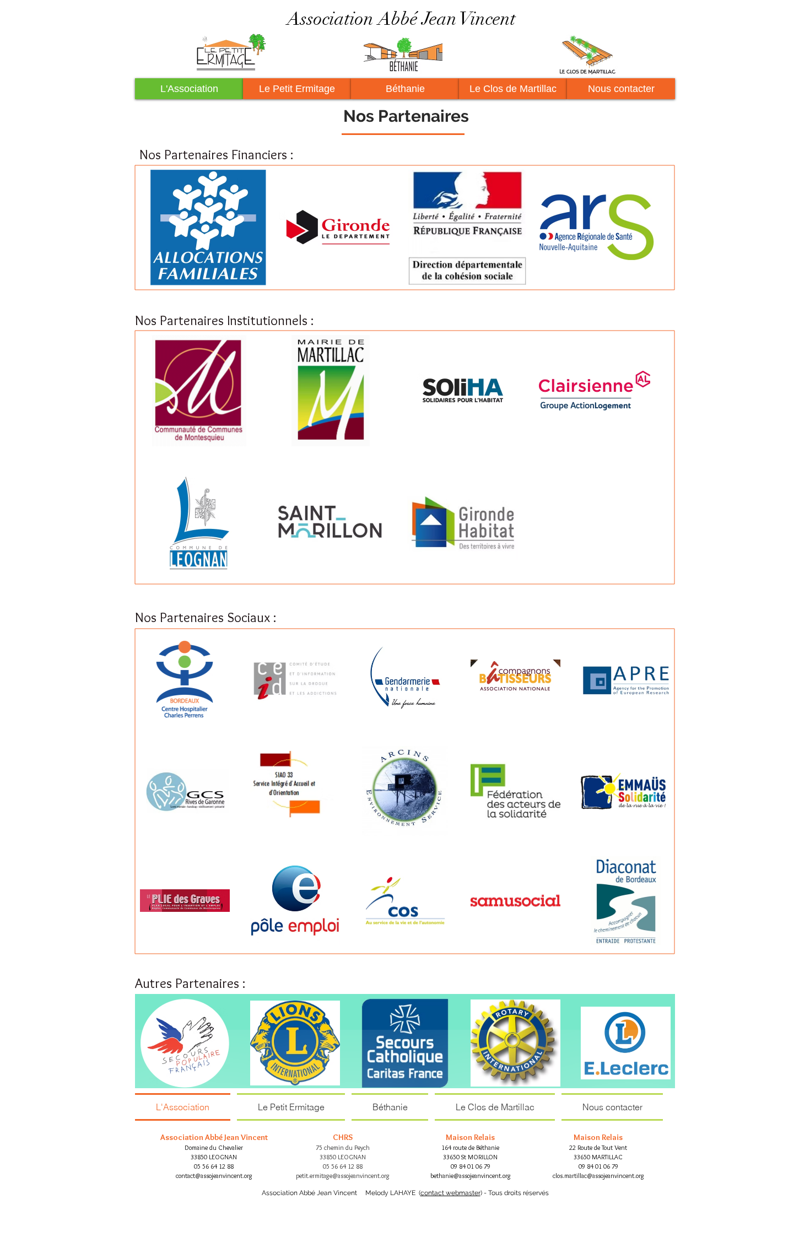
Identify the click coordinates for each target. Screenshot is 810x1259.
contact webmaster (450, 1193)
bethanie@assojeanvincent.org (470, 1175)
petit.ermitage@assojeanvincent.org (343, 1175)
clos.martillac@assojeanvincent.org (598, 1175)
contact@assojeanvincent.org (214, 1175)
